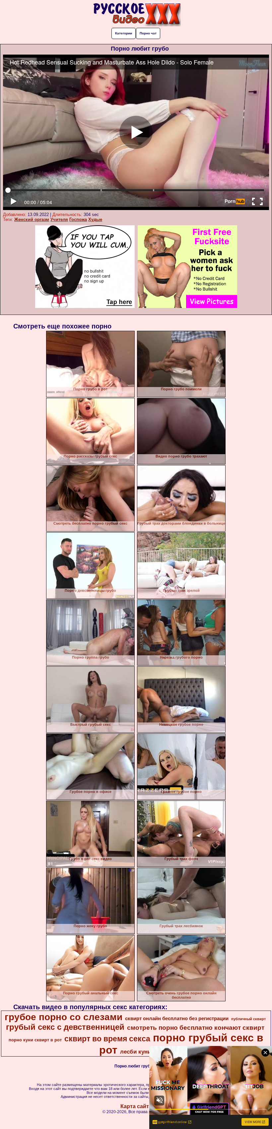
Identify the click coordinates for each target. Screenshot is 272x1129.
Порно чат (148, 33)
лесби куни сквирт (145, 1051)
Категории (123, 33)
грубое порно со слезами (63, 1017)
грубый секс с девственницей (65, 1026)
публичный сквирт (248, 1019)
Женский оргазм (31, 219)
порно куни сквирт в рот (35, 1039)
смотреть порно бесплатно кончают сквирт (195, 1027)
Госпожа (78, 219)
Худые (95, 219)
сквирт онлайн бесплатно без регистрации (177, 1018)
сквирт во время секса (107, 1038)
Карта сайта (136, 1106)
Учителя (59, 219)
